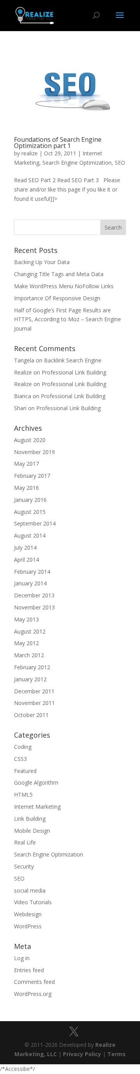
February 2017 (32, 475)
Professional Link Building (74, 372)
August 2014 (30, 535)
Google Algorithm (36, 782)
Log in (22, 958)
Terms (116, 1054)
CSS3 (20, 758)
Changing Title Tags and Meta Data (58, 274)
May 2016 (26, 487)
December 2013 (34, 595)
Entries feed (29, 970)
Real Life (25, 842)
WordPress (28, 926)
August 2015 (30, 511)
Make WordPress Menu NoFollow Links (64, 286)
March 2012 (29, 655)
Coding (23, 746)
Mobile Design (32, 830)
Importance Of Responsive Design (57, 298)
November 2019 (34, 452)
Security (24, 866)
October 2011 (31, 715)
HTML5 (23, 794)
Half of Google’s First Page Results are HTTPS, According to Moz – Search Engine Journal (67, 319)
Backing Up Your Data (42, 262)
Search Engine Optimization (77, 162)
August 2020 (30, 440)
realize (29, 153)
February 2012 (32, 667)
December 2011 (34, 691)
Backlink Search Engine (73, 360)
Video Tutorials (33, 902)
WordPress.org (32, 993)
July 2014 (25, 547)
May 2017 (26, 463)
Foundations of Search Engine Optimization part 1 (58, 142)
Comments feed (34, 981)
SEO (120, 162)
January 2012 (30, 679)
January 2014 (30, 583)
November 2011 (34, 703)
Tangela (24, 360)
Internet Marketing (37, 806)
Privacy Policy (82, 1054)
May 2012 (26, 643)
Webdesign (28, 914)
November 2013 (34, 607)
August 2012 (30, 631)
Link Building (30, 818)
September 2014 (35, 523)
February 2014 (32, 571)
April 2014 (26, 559)
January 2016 (30, 499)
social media (30, 890)
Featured (25, 771)
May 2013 (26, 619)
